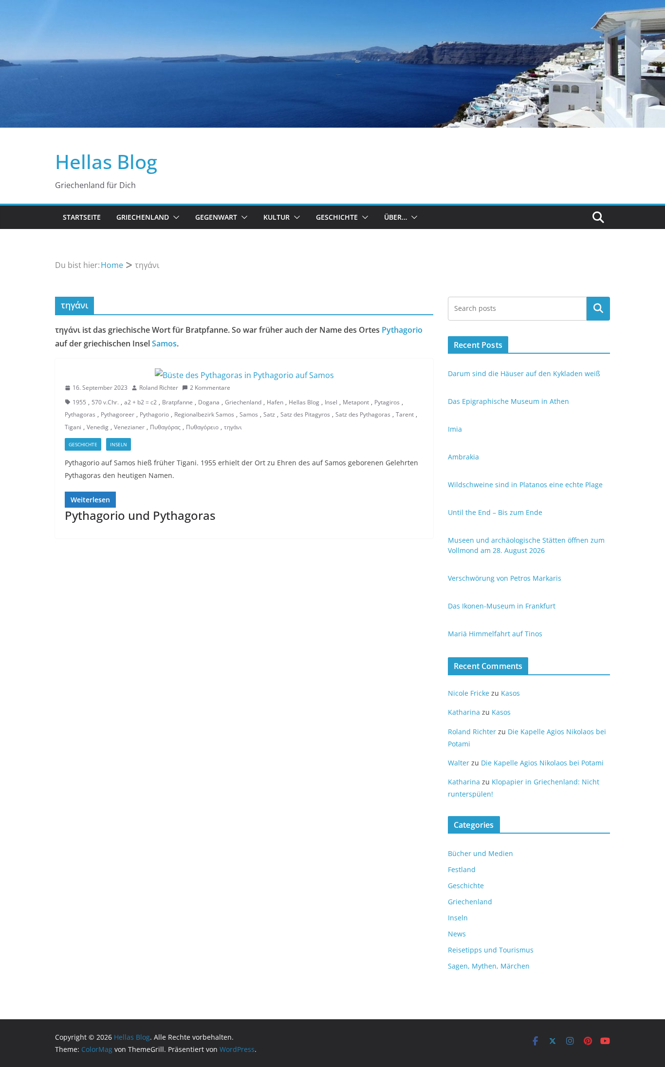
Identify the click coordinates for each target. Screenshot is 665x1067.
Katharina (464, 712)
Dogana (209, 402)
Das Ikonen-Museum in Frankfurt (501, 605)
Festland (462, 869)
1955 (79, 402)
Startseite (82, 217)
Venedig (98, 427)
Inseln (118, 444)
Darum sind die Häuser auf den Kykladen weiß (524, 373)
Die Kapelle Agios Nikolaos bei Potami (542, 762)
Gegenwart (216, 217)
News (457, 933)
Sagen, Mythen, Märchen (489, 966)
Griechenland (142, 217)
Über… (395, 217)
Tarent (405, 414)
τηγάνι (233, 427)
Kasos (510, 693)
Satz (269, 414)
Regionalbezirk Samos (204, 414)
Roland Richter (158, 387)
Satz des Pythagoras (362, 414)
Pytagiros (387, 402)
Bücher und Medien (480, 853)
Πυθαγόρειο (202, 427)
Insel (331, 402)
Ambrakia (463, 456)
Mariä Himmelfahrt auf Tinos (495, 633)
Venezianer (129, 427)
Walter (458, 762)
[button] (174, 217)
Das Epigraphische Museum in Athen (508, 401)
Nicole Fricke (468, 693)
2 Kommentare (210, 387)
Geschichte (337, 217)
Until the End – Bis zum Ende (495, 512)
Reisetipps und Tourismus (491, 949)
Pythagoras (80, 414)
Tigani (73, 427)
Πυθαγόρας (165, 427)
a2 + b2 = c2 (140, 402)
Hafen (275, 402)
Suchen (598, 308)
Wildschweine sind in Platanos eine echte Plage (525, 484)
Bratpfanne (177, 402)
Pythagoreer (117, 414)
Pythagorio (402, 329)
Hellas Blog (106, 161)
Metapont (356, 402)
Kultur (276, 217)
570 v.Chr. (105, 402)
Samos (164, 343)
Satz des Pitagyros (305, 414)
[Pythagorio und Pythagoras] (244, 375)
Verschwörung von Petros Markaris (504, 578)
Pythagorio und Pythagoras (140, 515)
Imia (455, 429)
